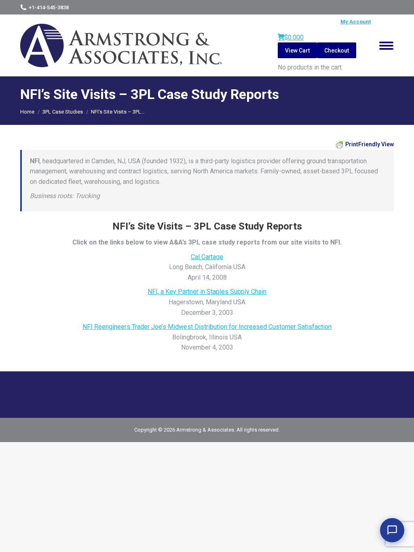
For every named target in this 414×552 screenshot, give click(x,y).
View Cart (297, 50)
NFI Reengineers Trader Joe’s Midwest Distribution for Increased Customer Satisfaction (207, 327)
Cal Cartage (207, 257)
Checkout (336, 50)
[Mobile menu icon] (386, 45)
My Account (355, 22)
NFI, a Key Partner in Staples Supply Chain (207, 291)
